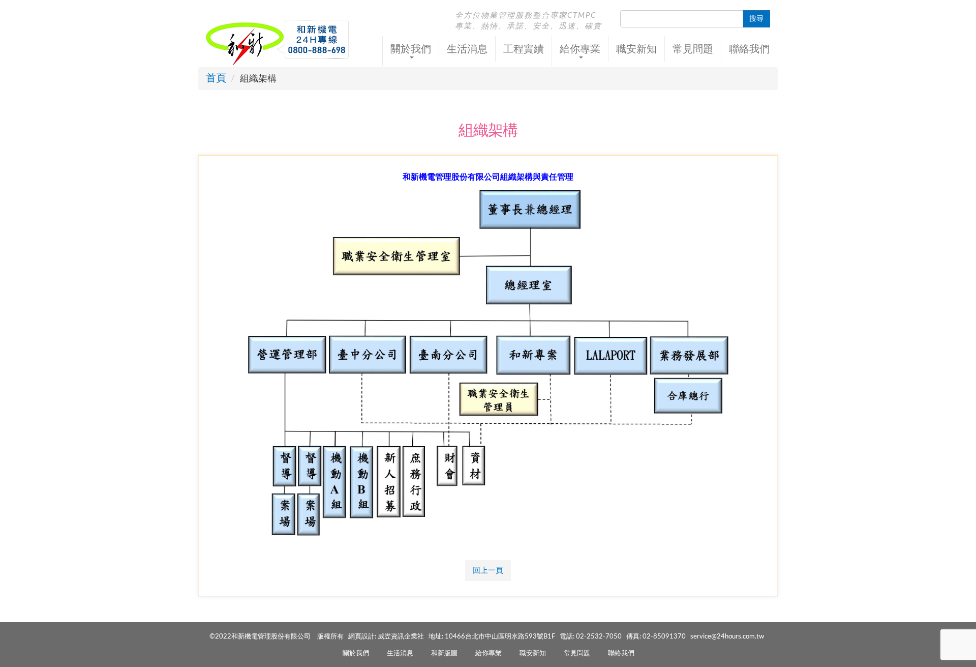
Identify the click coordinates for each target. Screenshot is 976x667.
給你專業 (488, 653)
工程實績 (523, 48)
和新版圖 (444, 653)
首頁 (216, 78)
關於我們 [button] (410, 48)
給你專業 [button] (580, 48)
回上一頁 (488, 570)
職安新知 (636, 48)
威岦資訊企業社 (401, 636)
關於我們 (356, 653)
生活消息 (467, 48)
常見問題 (693, 48)
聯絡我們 (749, 48)
